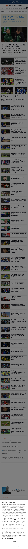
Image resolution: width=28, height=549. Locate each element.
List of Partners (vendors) (7, 538)
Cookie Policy (14, 520)
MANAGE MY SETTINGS (14, 546)
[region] (14, 524)
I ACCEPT (14, 541)
